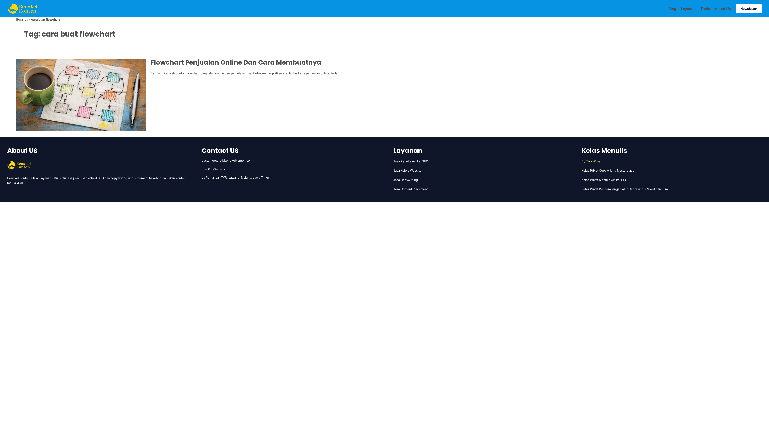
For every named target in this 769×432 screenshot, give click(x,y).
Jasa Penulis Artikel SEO (410, 161)
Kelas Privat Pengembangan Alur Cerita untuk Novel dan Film (625, 189)
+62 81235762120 (214, 169)
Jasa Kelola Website (407, 170)
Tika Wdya (593, 161)
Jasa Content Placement (410, 189)
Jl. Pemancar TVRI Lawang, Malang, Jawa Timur (235, 177)
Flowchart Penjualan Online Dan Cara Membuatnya (236, 62)
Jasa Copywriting (405, 180)
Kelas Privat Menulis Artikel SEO (604, 180)
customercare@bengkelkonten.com (227, 160)
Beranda (22, 19)
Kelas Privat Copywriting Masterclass (608, 170)
